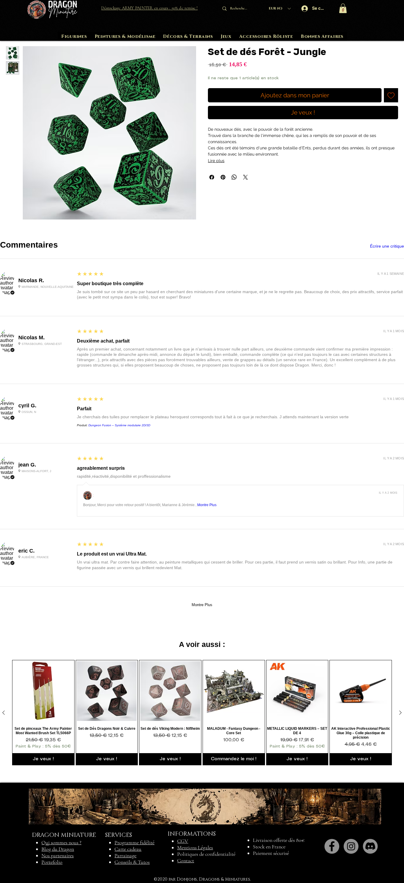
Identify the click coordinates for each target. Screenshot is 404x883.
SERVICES (118, 835)
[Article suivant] (400, 712)
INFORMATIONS (192, 834)
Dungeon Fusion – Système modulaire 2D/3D (119, 425)
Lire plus (216, 160)
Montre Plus (206, 505)
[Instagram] (351, 846)
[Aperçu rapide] (43, 691)
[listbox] (279, 8)
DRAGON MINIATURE (64, 835)
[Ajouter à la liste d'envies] (391, 95)
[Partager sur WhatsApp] (234, 177)
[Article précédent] (3, 712)
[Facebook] (331, 846)
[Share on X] (245, 177)
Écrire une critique (387, 246)
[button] (279, 8)
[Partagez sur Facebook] (211, 177)
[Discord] (370, 846)
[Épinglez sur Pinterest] (223, 177)
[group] (202, 713)
